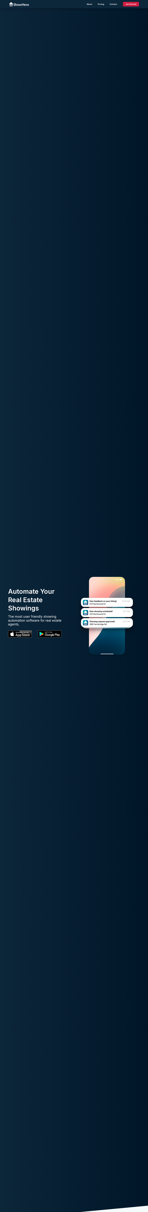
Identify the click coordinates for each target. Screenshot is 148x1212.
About (89, 4)
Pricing (101, 4)
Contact (113, 4)
